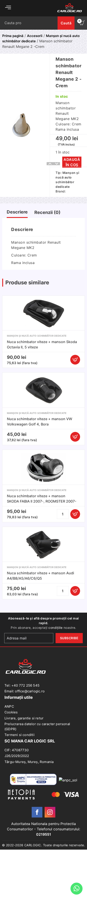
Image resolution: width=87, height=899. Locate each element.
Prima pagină (12, 36)
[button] (75, 360)
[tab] (17, 213)
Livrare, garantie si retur (24, 718)
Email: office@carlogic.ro (24, 691)
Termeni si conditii (19, 735)
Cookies (11, 712)
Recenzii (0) (47, 212)
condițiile (55, 627)
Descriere (17, 212)
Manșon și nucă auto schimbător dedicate (36, 335)
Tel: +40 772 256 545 (21, 685)
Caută (66, 23)
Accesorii (34, 36)
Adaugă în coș (72, 162)
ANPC (9, 706)
